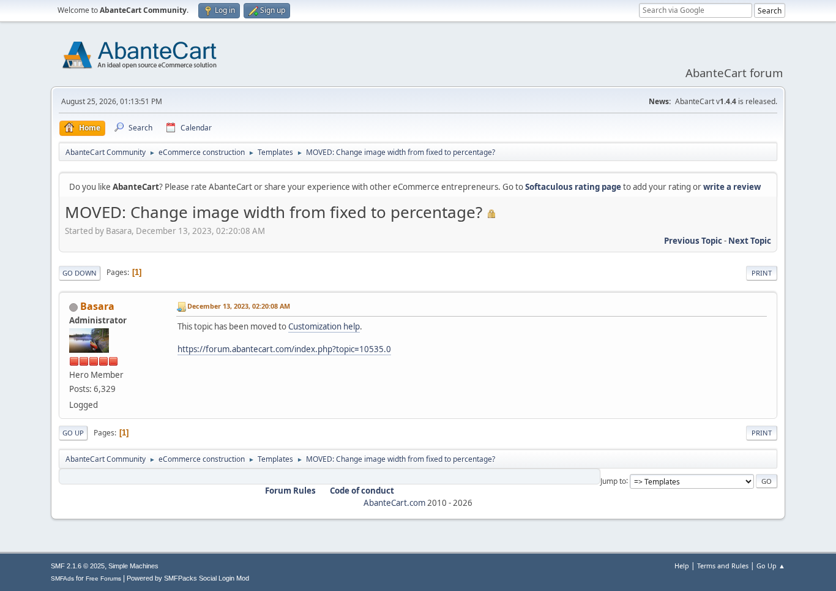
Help (681, 565)
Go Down (79, 272)
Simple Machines (133, 566)
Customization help (324, 326)
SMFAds (62, 578)
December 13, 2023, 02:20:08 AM (238, 306)
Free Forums (103, 578)
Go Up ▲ (770, 565)
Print (762, 272)
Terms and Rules (722, 565)
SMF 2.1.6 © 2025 (78, 566)
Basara (97, 306)
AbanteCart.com (394, 502)
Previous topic (693, 240)
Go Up (73, 432)
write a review (732, 186)
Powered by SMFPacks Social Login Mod (188, 578)
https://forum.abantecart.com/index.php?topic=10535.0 (284, 349)
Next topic (749, 240)
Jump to (613, 480)
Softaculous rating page (573, 186)
